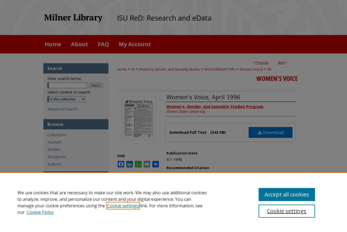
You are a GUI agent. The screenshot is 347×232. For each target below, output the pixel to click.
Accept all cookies (287, 194)
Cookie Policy (40, 212)
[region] (173, 202)
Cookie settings (123, 206)
